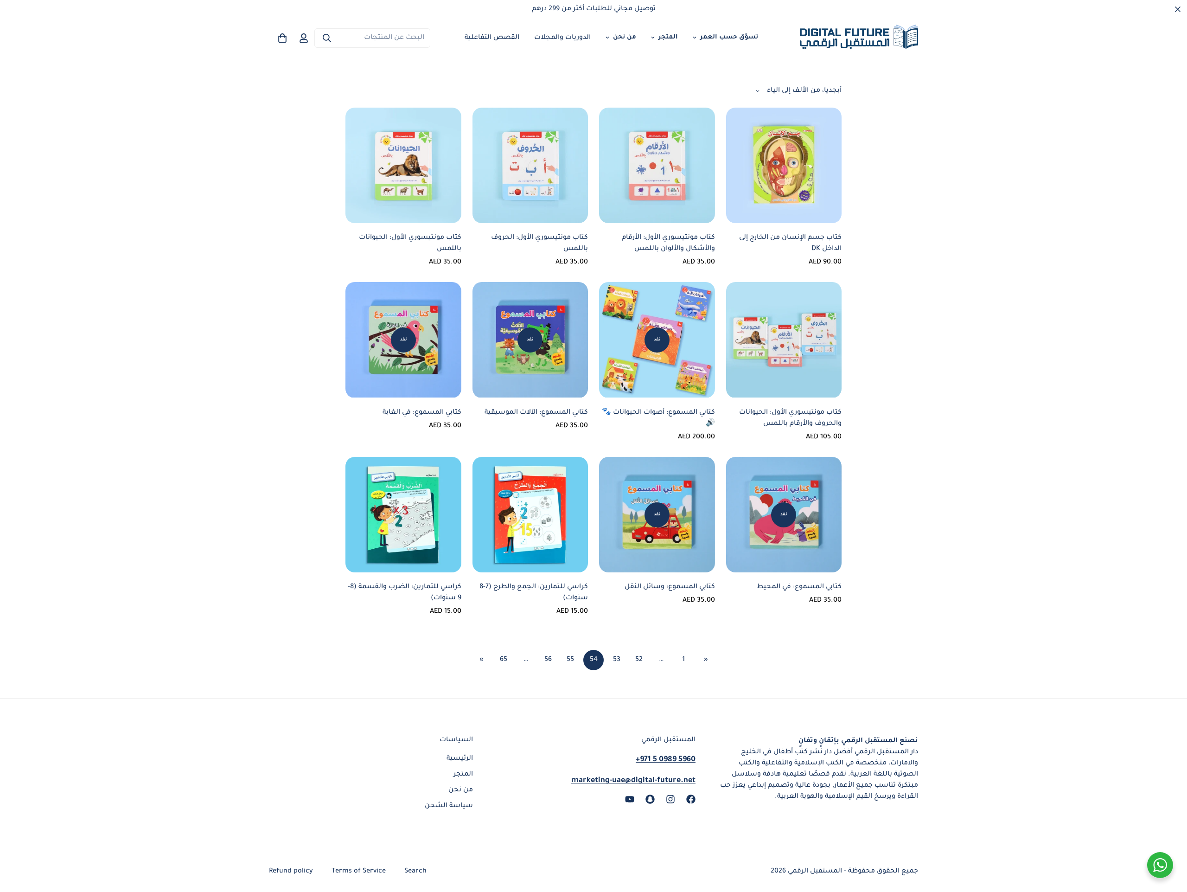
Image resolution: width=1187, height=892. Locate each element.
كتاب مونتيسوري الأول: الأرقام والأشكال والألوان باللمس (668, 243)
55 (570, 660)
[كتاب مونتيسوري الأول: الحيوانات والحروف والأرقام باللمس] (784, 340)
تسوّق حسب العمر (729, 37)
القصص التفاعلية (492, 38)
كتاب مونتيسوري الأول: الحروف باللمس (539, 243)
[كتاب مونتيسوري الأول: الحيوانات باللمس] (403, 165)
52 (639, 660)
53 (616, 660)
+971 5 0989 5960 (666, 760)
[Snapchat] (650, 799)
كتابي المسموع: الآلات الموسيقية (536, 413)
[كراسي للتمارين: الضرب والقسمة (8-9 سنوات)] (403, 514)
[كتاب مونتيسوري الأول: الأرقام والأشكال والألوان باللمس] (657, 165)
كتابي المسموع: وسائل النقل (670, 587)
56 (548, 660)
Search (415, 871)
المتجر (668, 37)
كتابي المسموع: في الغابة (422, 413)
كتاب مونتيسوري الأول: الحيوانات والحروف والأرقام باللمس (790, 418)
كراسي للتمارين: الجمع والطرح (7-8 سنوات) (533, 593)
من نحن (624, 37)
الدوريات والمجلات (562, 38)
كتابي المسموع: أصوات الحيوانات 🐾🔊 (658, 418)
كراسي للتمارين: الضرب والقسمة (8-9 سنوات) (404, 593)
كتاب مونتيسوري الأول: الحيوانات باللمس (410, 243)
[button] (282, 38)
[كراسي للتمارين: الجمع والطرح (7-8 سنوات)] (530, 514)
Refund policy (291, 871)
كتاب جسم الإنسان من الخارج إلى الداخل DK (790, 243)
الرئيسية (460, 759)
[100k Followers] (670, 799)
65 (503, 660)
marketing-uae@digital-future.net (633, 780)
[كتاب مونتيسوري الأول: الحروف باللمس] (530, 165)
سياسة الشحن (449, 806)
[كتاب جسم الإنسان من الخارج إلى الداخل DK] (784, 165)
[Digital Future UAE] (859, 38)
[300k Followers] (691, 799)
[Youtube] (629, 799)
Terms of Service (359, 871)
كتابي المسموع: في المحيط (799, 587)
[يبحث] (327, 38)
